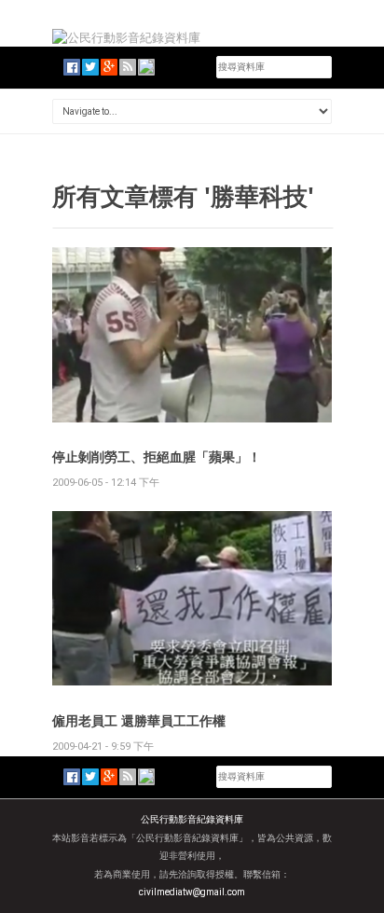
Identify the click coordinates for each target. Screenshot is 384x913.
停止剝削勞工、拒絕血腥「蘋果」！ (156, 456)
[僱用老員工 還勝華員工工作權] (192, 597)
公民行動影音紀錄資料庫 (192, 819)
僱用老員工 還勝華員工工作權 (139, 720)
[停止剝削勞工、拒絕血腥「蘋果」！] (192, 333)
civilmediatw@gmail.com (192, 892)
